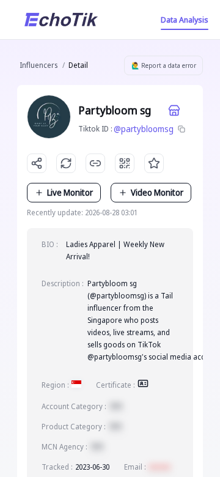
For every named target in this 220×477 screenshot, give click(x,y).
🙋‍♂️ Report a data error (163, 65)
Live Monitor (70, 192)
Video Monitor (157, 192)
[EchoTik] (61, 19)
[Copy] (181, 129)
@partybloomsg (144, 129)
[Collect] (154, 163)
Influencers (38, 65)
